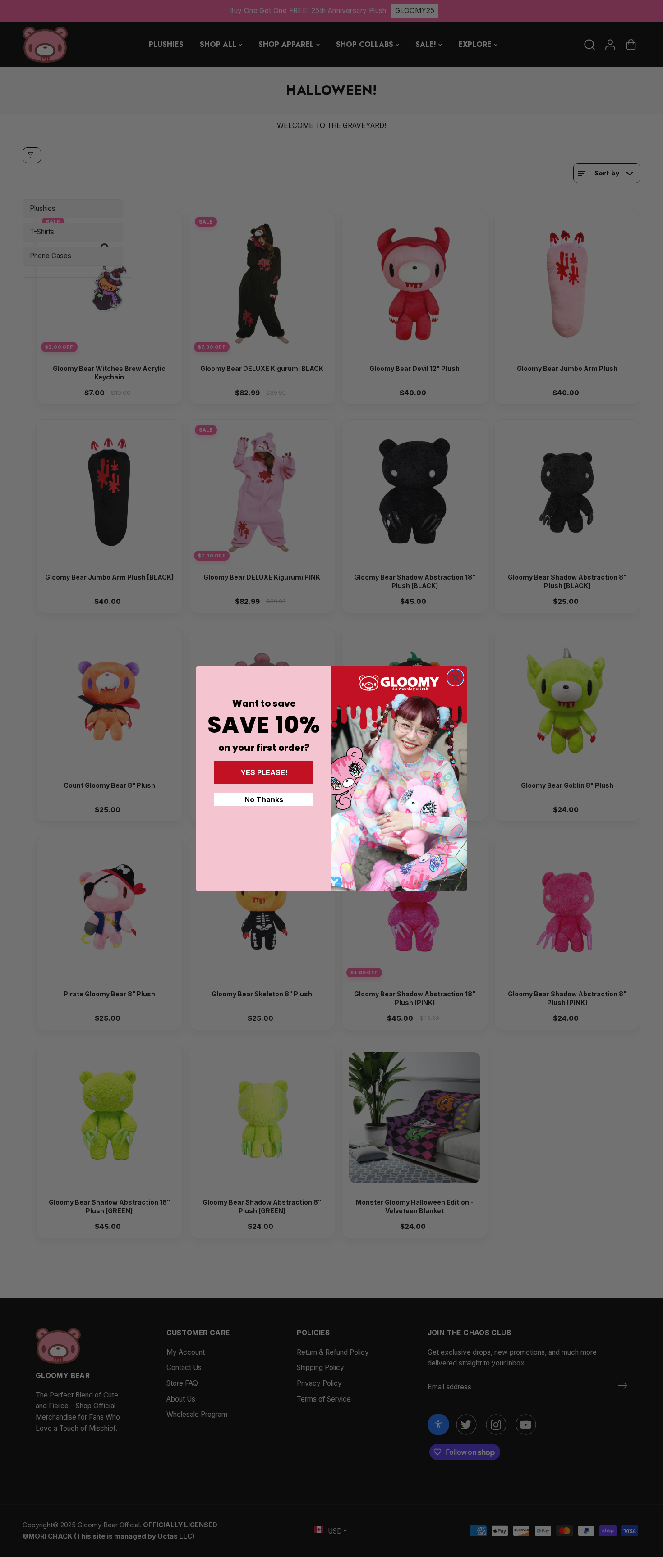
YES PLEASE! (264, 772)
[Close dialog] (455, 677)
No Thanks (263, 799)
